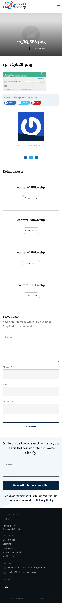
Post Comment (31, 426)
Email (7, 384)
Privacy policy (9, 525)
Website (8, 401)
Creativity (7, 544)
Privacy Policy (45, 500)
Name (7, 367)
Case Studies (9, 540)
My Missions (8, 556)
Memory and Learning (13, 552)
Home (6, 519)
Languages (8, 548)
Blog (5, 522)
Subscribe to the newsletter (31, 485)
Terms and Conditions (13, 529)
